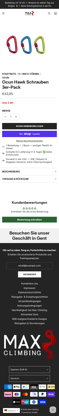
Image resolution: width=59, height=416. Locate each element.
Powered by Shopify (29, 412)
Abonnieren (29, 274)
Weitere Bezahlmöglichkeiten (29, 141)
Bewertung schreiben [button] (29, 219)
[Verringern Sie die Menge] (5, 117)
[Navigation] (3, 13)
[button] (11, 410)
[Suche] (49, 13)
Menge (6, 110)
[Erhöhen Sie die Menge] (16, 117)
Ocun (5, 77)
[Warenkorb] (55, 13)
